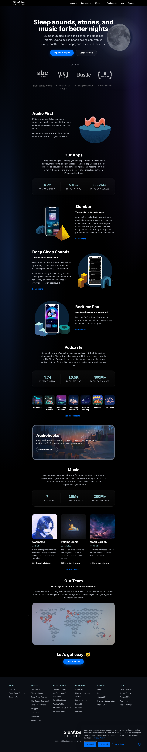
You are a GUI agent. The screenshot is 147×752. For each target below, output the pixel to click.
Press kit (78, 704)
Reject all (104, 744)
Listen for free (86, 53)
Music (97, 3)
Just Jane (35, 712)
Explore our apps (62, 53)
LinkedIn (78, 712)
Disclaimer (124, 701)
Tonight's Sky (58, 704)
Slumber (12, 689)
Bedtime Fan (14, 697)
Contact (131, 3)
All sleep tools (59, 712)
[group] (73, 79)
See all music (73, 569)
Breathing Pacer (59, 700)
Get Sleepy (35, 689)
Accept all (90, 744)
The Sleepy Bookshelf (40, 701)
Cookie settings (126, 705)
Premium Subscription (106, 701)
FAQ (99, 689)
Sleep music (36, 716)
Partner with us (81, 700)
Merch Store (102, 705)
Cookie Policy (125, 693)
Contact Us (101, 697)
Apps (72, 3)
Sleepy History (37, 693)
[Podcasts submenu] (90, 3)
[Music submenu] (102, 3)
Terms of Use (125, 697)
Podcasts (85, 3)
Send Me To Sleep (38, 705)
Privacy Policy (99, 738)
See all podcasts (73, 416)
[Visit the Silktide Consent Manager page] (139, 744)
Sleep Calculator (60, 689)
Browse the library (47, 449)
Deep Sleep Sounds (17, 693)
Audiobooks (112, 3)
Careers (78, 708)
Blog (122, 3)
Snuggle (34, 709)
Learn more (81, 239)
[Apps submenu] (76, 3)
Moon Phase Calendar (62, 708)
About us (79, 689)
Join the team (73, 661)
